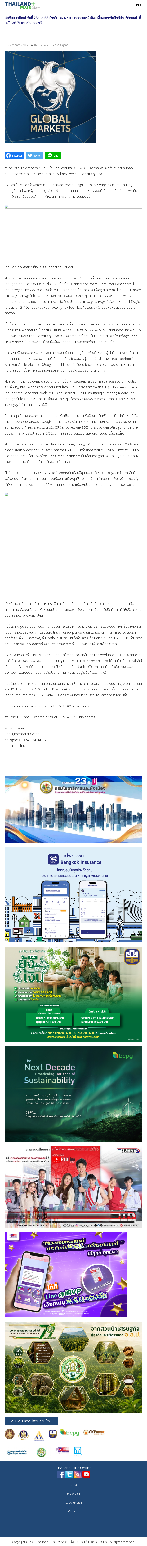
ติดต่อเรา (73, 1511)
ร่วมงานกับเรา (73, 1502)
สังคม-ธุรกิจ (61, 45)
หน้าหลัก (73, 1485)
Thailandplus (41, 45)
